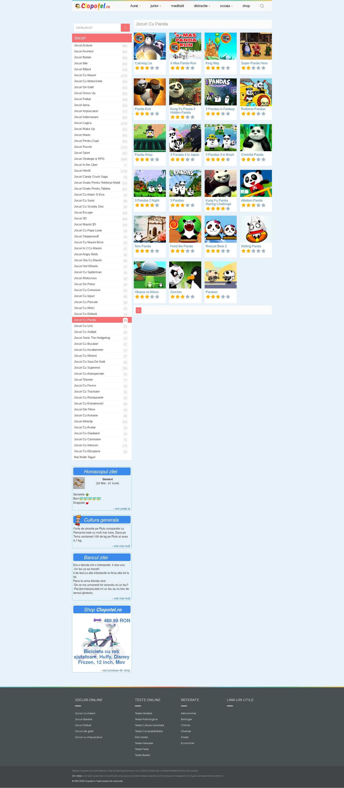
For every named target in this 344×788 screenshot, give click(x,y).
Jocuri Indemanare (86, 117)
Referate (190, 700)
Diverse (186, 731)
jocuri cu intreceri (86, 445)
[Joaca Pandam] (221, 275)
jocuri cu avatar (85, 427)
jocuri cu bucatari (86, 343)
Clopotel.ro (92, 6)
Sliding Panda (251, 246)
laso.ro (170, 775)
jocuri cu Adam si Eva (89, 194)
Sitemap (119, 770)
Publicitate (98, 770)
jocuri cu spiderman (88, 272)
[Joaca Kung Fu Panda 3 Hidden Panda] (185, 92)
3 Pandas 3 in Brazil (220, 154)
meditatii (177, 6)
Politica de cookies (188, 770)
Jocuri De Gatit (84, 87)
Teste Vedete (143, 713)
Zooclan (176, 292)
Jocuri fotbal (83, 725)
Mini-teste (141, 737)
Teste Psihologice (146, 719)
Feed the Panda (181, 246)
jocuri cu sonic (84, 200)
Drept (185, 737)
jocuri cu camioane (87, 439)
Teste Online (147, 700)
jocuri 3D (80, 218)
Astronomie (188, 713)
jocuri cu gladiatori (87, 433)
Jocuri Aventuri (83, 51)
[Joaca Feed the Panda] (185, 230)
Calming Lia (143, 63)
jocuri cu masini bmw (89, 242)
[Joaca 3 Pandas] (185, 184)
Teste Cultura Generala (149, 725)
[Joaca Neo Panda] (150, 230)
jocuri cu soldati (85, 331)
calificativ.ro (114, 775)
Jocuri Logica (82, 123)
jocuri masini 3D (85, 224)
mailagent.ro (181, 775)
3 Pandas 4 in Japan (184, 154)
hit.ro (162, 775)
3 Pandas (177, 200)
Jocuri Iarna (81, 105)
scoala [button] (225, 6)
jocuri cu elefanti (85, 314)
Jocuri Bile (81, 63)
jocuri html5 (82, 170)
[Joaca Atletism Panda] (256, 184)
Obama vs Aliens (147, 292)
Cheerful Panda (252, 154)
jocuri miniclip (83, 421)
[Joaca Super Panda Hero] (256, 46)
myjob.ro (194, 775)
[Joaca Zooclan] (185, 275)
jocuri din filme (84, 409)
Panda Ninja (143, 154)
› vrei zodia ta (121, 508)
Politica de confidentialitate (162, 770)
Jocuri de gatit (84, 731)
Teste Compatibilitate (149, 731)
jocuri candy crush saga (91, 176)
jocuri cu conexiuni (87, 290)
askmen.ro (100, 775)
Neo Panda (143, 246)
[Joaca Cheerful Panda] (256, 138)
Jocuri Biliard (82, 69)
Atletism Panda (252, 200)
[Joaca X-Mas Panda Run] (185, 46)
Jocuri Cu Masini (85, 75)
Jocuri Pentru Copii (86, 140)
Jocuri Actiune (83, 45)
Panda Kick (143, 109)
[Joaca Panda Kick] (150, 92)
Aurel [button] (134, 6)
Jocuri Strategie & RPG (89, 158)
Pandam (212, 292)
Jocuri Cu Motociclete (88, 81)
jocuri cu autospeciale (89, 373)
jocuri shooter (83, 379)
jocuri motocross (85, 278)
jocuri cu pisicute (86, 302)
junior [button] (155, 6)
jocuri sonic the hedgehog (92, 337)
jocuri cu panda (85, 319)
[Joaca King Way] (221, 46)
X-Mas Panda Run (183, 63)
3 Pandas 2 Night (147, 200)
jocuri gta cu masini (88, 260)
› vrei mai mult (121, 546)
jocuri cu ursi (83, 325)
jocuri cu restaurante (88, 397)
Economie (187, 743)
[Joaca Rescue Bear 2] (221, 230)
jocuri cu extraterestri (88, 403)
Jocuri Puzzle (83, 146)
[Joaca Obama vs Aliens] (150, 275)
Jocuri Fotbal (82, 99)
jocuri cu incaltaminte (88, 349)
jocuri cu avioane (86, 415)
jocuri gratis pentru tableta (92, 188)
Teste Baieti (142, 755)
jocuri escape (83, 212)
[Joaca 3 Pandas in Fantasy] (221, 92)
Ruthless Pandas (253, 109)
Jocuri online (89, 700)
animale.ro (88, 775)
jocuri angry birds (86, 254)
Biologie (186, 719)
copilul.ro (127, 775)
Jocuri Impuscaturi (86, 111)
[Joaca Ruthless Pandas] (256, 92)
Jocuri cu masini (85, 713)
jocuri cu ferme (85, 385)
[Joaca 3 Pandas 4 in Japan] (185, 138)
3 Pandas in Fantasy (220, 109)
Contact (110, 770)
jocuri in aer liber (86, 164)
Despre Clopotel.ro (81, 770)
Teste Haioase (144, 743)
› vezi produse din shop (115, 670)
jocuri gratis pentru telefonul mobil (97, 182)
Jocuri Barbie (82, 57)
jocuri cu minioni (85, 355)
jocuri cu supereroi (87, 367)
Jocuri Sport (82, 152)
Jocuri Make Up (84, 129)
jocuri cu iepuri (84, 296)
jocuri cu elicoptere (87, 451)
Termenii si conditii (136, 770)
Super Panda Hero (254, 63)
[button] (262, 6)
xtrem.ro (219, 775)
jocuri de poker (84, 284)
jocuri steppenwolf (86, 236)
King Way (212, 63)
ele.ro (155, 775)
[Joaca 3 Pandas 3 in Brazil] (221, 138)
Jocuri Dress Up (84, 93)
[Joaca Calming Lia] (150, 46)
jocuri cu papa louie (88, 230)
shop (246, 6)
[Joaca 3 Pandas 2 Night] (150, 184)
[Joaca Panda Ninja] (150, 138)
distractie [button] (201, 6)
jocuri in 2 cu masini (88, 248)
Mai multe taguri (84, 457)
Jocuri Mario (82, 134)
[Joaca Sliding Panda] (256, 230)
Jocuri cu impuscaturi (88, 737)
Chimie (185, 725)
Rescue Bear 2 (216, 246)
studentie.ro (207, 775)
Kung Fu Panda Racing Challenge (218, 202)
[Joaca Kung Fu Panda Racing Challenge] (221, 184)
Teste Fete (142, 749)
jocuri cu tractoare (87, 391)
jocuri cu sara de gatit (89, 361)
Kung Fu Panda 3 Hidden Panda (182, 110)
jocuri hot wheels (86, 266)
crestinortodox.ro (142, 775)
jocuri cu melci (84, 308)
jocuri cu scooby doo (89, 206)
